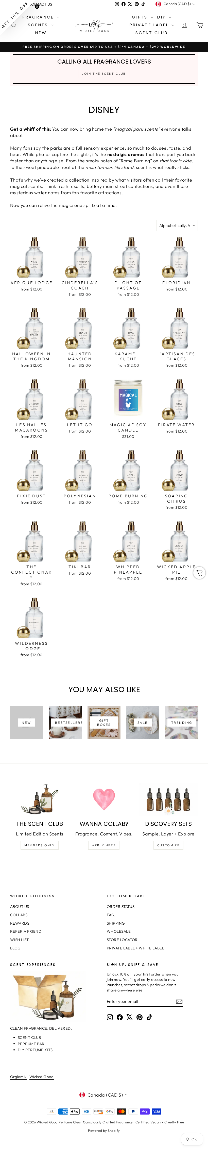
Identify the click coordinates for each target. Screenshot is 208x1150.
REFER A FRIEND (25, 931)
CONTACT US (40, 4)
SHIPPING (116, 923)
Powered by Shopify (104, 1130)
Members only (39, 845)
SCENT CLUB (151, 33)
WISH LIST (19, 939)
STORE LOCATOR (122, 939)
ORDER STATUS (120, 906)
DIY (162, 17)
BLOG (15, 948)
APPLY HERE (104, 845)
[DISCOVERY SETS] (168, 799)
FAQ (110, 914)
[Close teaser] (37, 6)
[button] (18, 17)
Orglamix (18, 1076)
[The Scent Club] (39, 799)
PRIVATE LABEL (149, 25)
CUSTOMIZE (168, 845)
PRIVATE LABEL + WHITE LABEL (135, 948)
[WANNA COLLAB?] (104, 799)
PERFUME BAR (31, 1043)
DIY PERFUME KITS (35, 1049)
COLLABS (18, 914)
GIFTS (140, 17)
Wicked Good (41, 1076)
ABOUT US (19, 906)
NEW (41, 33)
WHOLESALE (119, 931)
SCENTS (39, 25)
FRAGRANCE (39, 17)
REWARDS (19, 923)
